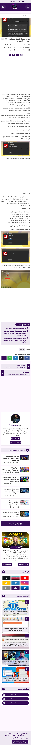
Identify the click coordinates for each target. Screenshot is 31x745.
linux (20, 15)
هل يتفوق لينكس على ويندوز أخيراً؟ (15, 328)
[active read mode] (21, 55)
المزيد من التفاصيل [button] (18, 738)
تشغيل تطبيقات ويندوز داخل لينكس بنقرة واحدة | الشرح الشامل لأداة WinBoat (11, 491)
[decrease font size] (17, 55)
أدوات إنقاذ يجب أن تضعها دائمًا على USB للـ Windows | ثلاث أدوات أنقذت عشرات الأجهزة (15, 333)
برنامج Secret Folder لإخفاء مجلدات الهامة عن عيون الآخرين (15, 629)
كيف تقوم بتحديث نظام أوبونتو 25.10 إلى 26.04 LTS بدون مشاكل (11, 458)
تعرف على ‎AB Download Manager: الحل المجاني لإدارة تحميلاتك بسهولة (15, 679)
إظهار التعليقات (14, 524)
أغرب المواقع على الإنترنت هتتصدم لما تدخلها (15, 662)
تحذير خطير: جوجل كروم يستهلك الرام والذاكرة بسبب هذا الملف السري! (11, 502)
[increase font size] (10, 55)
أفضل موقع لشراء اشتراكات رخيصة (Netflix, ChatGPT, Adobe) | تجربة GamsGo (15, 552)
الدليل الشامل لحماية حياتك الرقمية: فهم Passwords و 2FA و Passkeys (11, 479)
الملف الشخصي (14, 442)
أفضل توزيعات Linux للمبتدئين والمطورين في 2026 (10, 469)
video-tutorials (22, 564)
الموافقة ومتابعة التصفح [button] (20, 742)
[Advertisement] (15, 76)
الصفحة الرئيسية (26, 15)
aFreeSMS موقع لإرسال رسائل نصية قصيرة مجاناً (15, 612)
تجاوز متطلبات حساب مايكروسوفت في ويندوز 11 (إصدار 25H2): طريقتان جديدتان (14, 340)
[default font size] (13, 55)
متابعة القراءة (8, 564)
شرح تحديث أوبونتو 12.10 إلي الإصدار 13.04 (15, 646)
